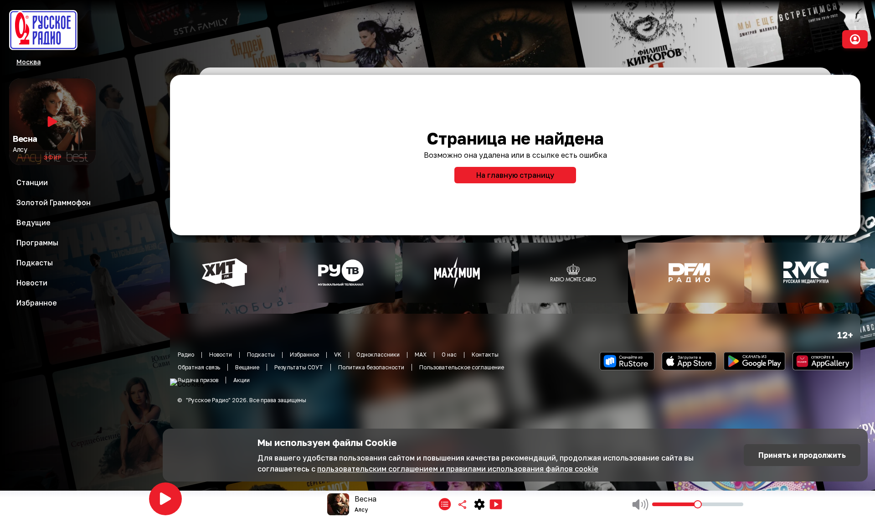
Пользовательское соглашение (461, 367)
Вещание (247, 367)
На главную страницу (515, 175)
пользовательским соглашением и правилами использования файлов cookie (457, 468)
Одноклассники (378, 354)
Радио (186, 354)
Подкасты (261, 354)
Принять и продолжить (802, 455)
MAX (421, 354)
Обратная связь (199, 367)
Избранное (304, 354)
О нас (449, 354)
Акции (241, 380)
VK (337, 354)
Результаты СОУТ (298, 367)
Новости (220, 354)
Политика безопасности (371, 367)
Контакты (485, 354)
